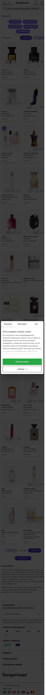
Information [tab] (22, 324)
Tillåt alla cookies (22, 362)
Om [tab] (36, 324)
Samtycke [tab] (8, 324)
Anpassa (21, 369)
